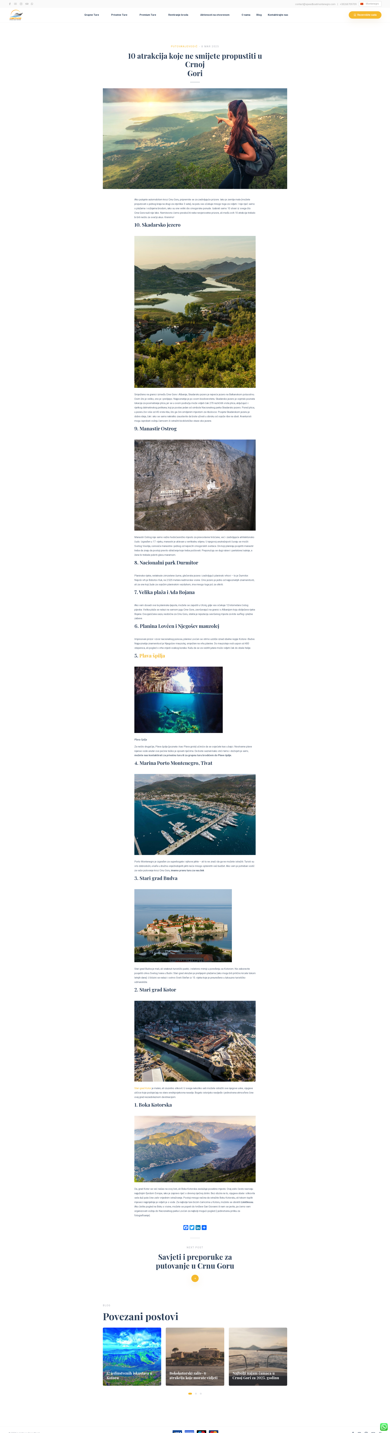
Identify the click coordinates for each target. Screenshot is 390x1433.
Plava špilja (152, 655)
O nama (246, 14)
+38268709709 (348, 4)
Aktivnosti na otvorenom (214, 14)
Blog (259, 14)
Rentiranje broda (178, 14)
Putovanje (179, 46)
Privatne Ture (119, 14)
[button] (190, 1394)
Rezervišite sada (367, 14)
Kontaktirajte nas (278, 14)
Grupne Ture (91, 14)
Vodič (193, 46)
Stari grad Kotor (142, 1088)
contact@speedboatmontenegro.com (315, 4)
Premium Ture (148, 14)
